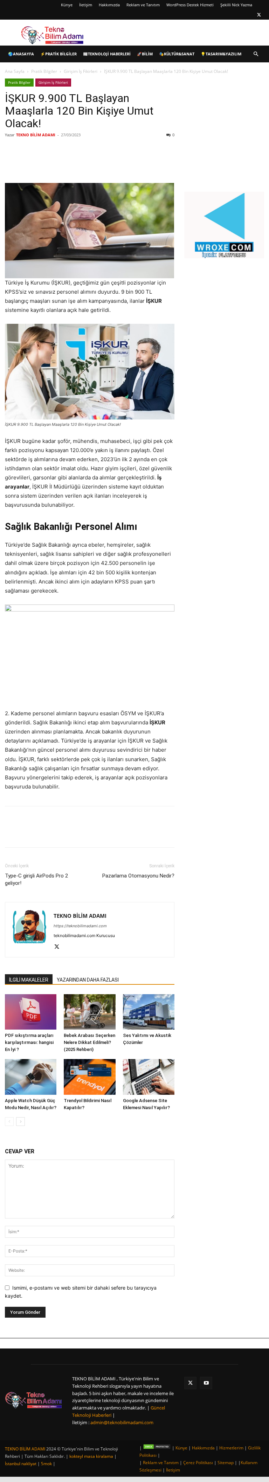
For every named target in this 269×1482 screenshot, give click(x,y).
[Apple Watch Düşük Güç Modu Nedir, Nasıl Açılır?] (30, 1076)
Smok (46, 1464)
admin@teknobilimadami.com (121, 1422)
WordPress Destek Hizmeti (190, 4)
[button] (255, 54)
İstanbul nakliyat (20, 1464)
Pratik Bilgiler (44, 71)
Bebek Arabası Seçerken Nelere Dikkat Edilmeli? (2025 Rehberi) (89, 1042)
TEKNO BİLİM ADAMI (35, 134)
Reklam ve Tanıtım (143, 4)
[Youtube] (206, 1383)
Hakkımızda (109, 4)
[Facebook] (55, 163)
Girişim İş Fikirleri (80, 71)
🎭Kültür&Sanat (176, 53)
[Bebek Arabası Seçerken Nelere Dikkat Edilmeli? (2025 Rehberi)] (89, 1012)
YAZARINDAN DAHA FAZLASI (88, 980)
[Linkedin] (88, 163)
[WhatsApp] (104, 163)
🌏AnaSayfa (21, 53)
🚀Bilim (145, 53)
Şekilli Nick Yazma (236, 4)
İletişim (85, 4)
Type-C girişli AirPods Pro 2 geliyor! (36, 879)
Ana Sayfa (15, 71)
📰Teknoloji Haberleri (107, 53)
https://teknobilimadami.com (80, 925)
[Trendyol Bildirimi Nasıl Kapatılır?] (89, 1076)
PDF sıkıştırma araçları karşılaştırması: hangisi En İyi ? (29, 1042)
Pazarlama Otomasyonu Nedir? (138, 876)
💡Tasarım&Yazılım (221, 53)
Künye (67, 4)
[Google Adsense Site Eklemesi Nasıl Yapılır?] (148, 1076)
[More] (120, 163)
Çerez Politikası (198, 1463)
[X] (259, 15)
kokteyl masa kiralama (91, 1456)
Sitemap (226, 1463)
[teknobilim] (33, 1400)
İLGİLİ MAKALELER (28, 980)
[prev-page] (9, 1121)
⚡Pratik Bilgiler (58, 53)
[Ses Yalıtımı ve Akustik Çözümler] (148, 1012)
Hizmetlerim (231, 1448)
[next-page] (20, 1121)
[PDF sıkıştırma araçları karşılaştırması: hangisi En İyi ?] (30, 1012)
